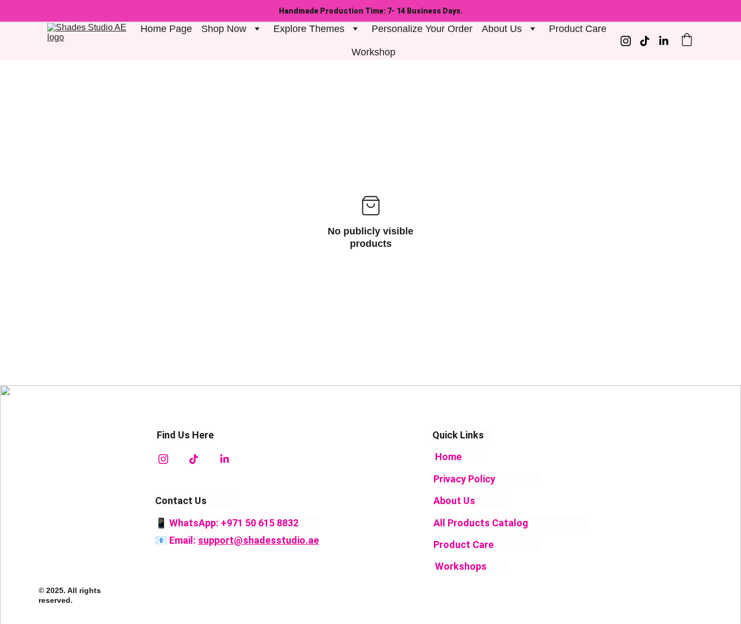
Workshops (461, 566)
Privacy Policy (464, 479)
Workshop (373, 52)
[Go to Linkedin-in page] (664, 41)
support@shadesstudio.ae (258, 540)
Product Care (577, 28)
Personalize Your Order (422, 28)
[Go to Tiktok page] (649, 41)
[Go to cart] (687, 41)
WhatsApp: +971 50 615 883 (231, 523)
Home (448, 456)
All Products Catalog (482, 523)
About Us (454, 500)
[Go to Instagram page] (630, 41)
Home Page (166, 28)
